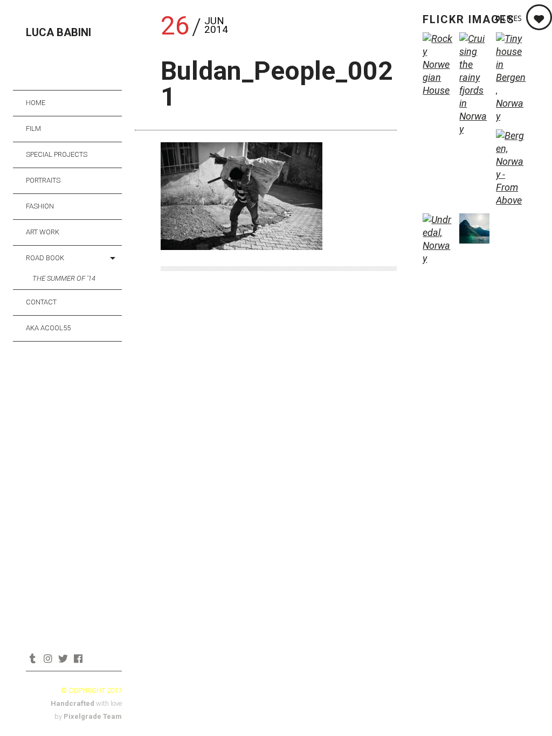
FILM (33, 128)
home (35, 103)
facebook (78, 658)
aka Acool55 (48, 328)
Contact (41, 302)
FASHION (40, 206)
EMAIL (93, 658)
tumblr (32, 658)
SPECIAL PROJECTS (56, 154)
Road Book (45, 258)
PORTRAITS (43, 180)
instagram (47, 658)
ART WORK (42, 232)
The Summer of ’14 (63, 278)
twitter (63, 658)
